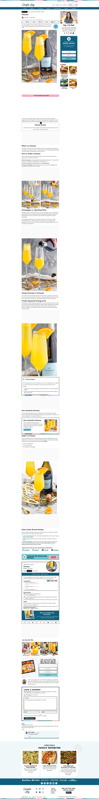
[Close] (66, 390)
